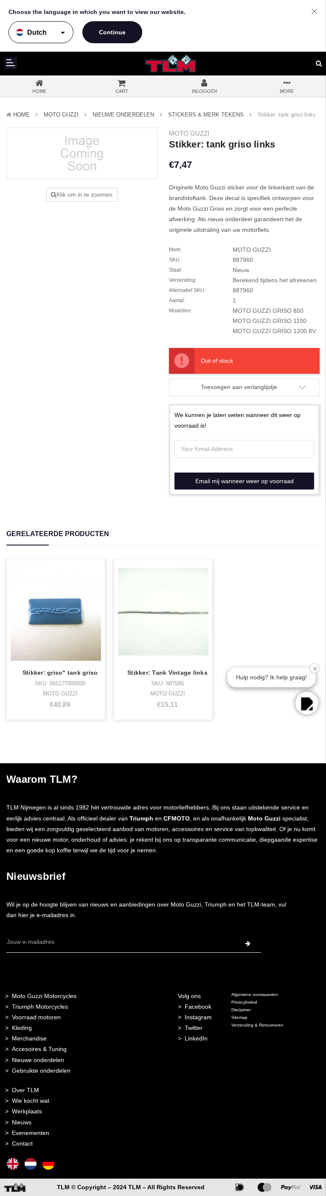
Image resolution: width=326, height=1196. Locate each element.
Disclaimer (241, 1009)
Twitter (193, 1027)
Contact (22, 1143)
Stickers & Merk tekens (206, 114)
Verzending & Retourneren (257, 1025)
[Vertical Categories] (10, 63)
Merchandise (29, 1038)
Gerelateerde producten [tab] (57, 533)
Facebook (198, 1006)
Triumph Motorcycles (40, 1006)
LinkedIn (196, 1038)
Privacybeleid (244, 1002)
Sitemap (239, 1017)
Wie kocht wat (30, 1100)
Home (21, 114)
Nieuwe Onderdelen (123, 114)
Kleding (22, 1027)
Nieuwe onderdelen (38, 1060)
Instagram (198, 1017)
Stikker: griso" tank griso (60, 672)
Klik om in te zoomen (84, 194)
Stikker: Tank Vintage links (167, 672)
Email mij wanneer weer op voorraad (244, 481)
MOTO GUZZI (61, 114)
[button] (307, 703)
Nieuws (21, 1122)
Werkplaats (27, 1111)
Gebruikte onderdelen (41, 1070)
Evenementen (30, 1132)
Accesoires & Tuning (39, 1049)
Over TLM (25, 1090)
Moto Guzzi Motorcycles (44, 996)
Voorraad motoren (36, 1017)
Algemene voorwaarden (254, 994)
